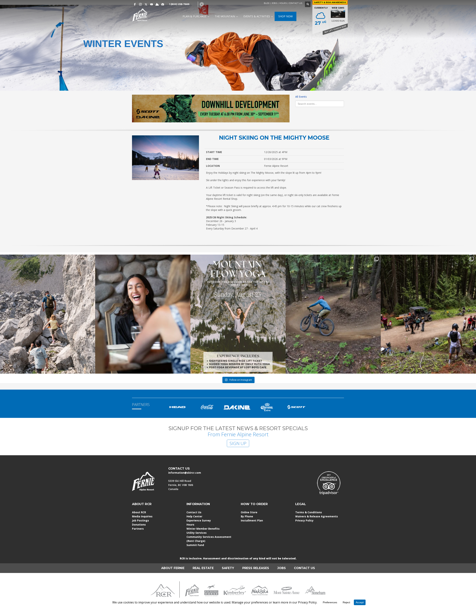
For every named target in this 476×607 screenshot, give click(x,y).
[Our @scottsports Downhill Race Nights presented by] (428, 314)
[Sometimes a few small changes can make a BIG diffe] (333, 314)
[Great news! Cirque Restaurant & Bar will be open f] (142, 314)
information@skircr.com (184, 472)
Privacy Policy (304, 520)
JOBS (274, 3)
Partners (138, 528)
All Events (301, 96)
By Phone (247, 516)
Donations (139, 524)
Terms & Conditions (308, 512)
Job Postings (140, 520)
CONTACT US (295, 3)
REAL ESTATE (203, 568)
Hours (190, 524)
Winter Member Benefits (203, 528)
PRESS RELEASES (255, 568)
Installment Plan (252, 520)
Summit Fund (195, 545)
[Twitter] (146, 4)
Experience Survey (198, 520)
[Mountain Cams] (162, 4)
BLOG (267, 3)
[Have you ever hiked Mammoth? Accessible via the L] (47, 314)
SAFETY (228, 568)
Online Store (249, 512)
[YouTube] (151, 4)
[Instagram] (140, 4)
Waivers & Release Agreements (316, 516)
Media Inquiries (142, 516)
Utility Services (196, 532)
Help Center (194, 516)
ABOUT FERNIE (172, 568)
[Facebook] (135, 4)
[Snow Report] (157, 4)
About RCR (139, 512)
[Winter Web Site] (195, 4)
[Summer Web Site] (202, 4)
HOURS (283, 3)
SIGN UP (238, 443)
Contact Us (193, 512)
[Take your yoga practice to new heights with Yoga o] (238, 314)
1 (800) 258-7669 (179, 4)
